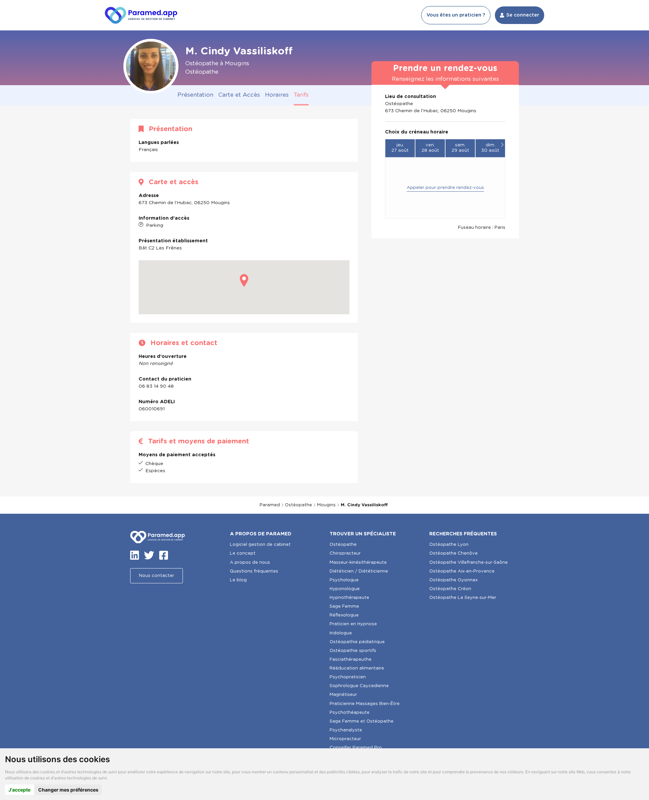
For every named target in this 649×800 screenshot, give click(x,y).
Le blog (238, 580)
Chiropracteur (345, 553)
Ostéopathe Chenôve (453, 553)
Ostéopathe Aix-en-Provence (462, 571)
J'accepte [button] (19, 790)
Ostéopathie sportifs (353, 651)
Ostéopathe (298, 505)
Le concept (243, 553)
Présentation (195, 95)
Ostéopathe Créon (450, 589)
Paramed (270, 505)
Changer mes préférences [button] (68, 790)
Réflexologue (344, 615)
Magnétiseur (343, 695)
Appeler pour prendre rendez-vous (445, 188)
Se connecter (522, 15)
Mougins (326, 505)
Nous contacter (156, 576)
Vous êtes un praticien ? (456, 15)
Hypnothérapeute (349, 598)
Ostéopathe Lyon (448, 544)
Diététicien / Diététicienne (359, 571)
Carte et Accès (239, 95)
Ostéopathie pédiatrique (357, 642)
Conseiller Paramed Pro (356, 748)
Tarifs (301, 95)
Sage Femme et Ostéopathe (361, 721)
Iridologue (341, 633)
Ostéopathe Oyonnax (453, 580)
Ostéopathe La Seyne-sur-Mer (462, 598)
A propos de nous (250, 562)
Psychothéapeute (349, 712)
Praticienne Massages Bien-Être (365, 704)
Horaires (277, 95)
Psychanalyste (346, 730)
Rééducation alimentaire (357, 668)
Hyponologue (345, 589)
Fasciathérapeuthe (350, 659)
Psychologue (344, 580)
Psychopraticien (348, 677)
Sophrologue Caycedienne (359, 686)
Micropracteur (345, 739)
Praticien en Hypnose (353, 624)
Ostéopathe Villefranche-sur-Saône (468, 562)
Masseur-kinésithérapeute (358, 562)
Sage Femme (344, 606)
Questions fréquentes (254, 571)
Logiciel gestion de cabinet (260, 544)
